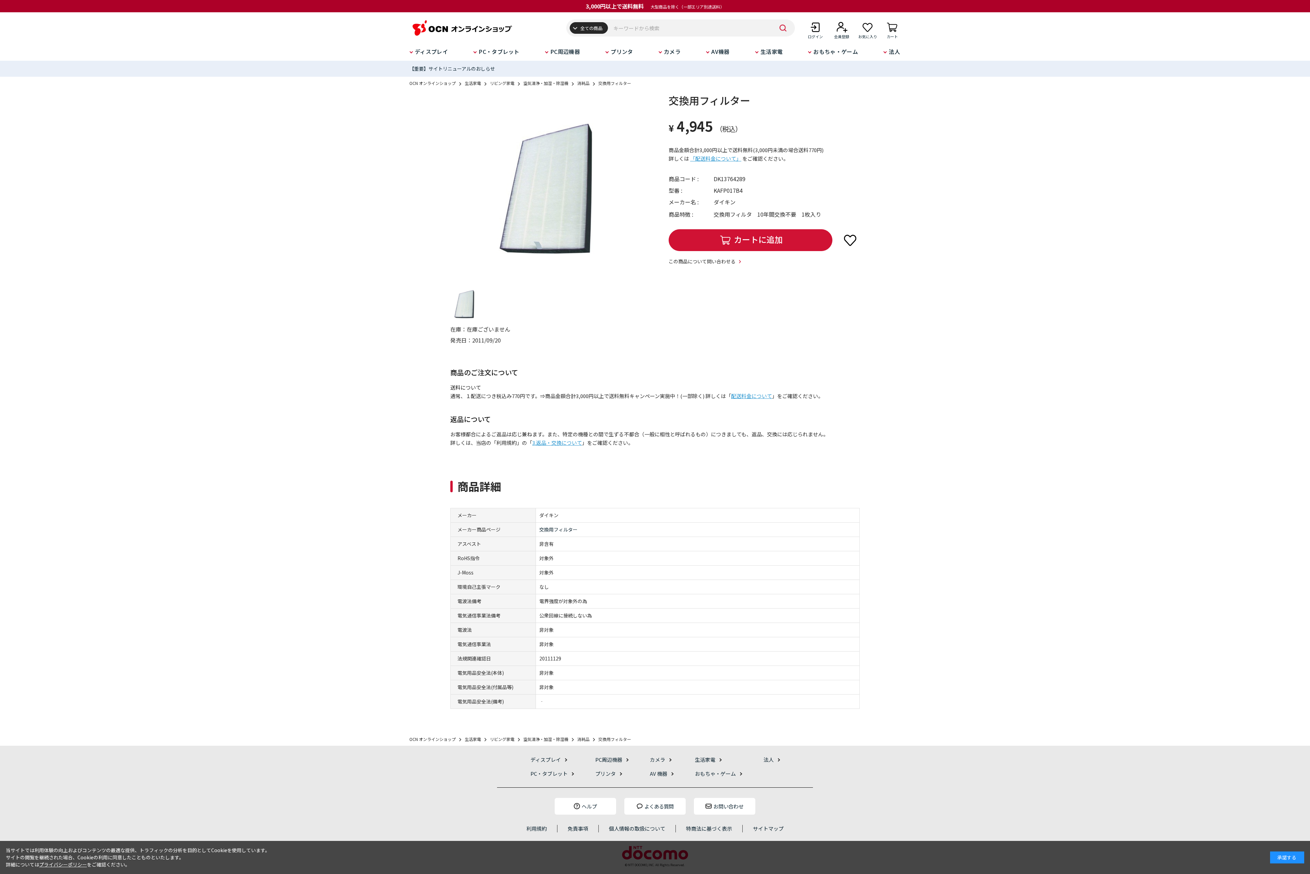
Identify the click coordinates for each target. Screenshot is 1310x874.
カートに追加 (758, 239)
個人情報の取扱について (637, 828)
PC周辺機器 (565, 51)
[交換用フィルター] (545, 188)
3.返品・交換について (557, 442)
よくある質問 (659, 806)
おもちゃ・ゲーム (835, 51)
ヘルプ (589, 806)
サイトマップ (768, 828)
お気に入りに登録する (850, 240)
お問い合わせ (728, 806)
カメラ (672, 51)
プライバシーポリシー (63, 864)
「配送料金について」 (715, 158)
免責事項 (578, 828)
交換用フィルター (558, 529)
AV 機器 (658, 773)
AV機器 (720, 51)
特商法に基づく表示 (709, 828)
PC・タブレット (499, 51)
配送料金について (751, 395)
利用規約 (536, 828)
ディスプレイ (431, 51)
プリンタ (622, 51)
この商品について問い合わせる (702, 261)
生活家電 (771, 51)
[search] (782, 28)
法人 (894, 51)
